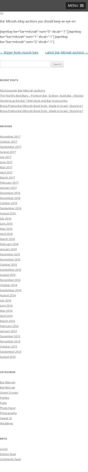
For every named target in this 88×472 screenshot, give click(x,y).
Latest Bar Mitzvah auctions (66, 52)
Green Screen (9, 393)
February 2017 (9, 183)
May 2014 (6, 311)
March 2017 (7, 177)
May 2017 (6, 167)
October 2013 (8, 346)
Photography (8, 413)
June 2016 (6, 224)
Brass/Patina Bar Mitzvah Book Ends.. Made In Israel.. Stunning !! (41, 106)
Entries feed (8, 454)
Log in (3, 449)
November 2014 (10, 280)
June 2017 (6, 162)
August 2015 (8, 275)
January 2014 (8, 331)
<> (1, 13)
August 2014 (8, 295)
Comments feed (10, 459)
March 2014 (7, 321)
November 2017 (10, 136)
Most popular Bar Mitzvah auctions (22, 90)
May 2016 (6, 229)
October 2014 (8, 285)
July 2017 (5, 157)
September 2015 (10, 270)
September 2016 (10, 208)
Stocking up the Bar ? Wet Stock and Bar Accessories (33, 101)
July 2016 (5, 218)
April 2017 (6, 172)
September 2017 (10, 147)
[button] (76, 5)
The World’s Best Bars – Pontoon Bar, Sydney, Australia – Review (41, 96)
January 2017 (8, 188)
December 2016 (10, 193)
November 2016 (10, 198)
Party (3, 403)
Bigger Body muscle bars (19, 52)
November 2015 (10, 259)
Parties (4, 398)
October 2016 (8, 203)
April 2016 (6, 234)
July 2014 (5, 300)
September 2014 (10, 290)
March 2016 (7, 239)
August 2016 (8, 213)
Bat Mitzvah (7, 387)
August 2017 (8, 152)
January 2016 (8, 249)
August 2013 (8, 357)
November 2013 (10, 341)
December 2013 (10, 336)
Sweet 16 (6, 418)
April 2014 (6, 316)
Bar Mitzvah (7, 382)
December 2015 (10, 254)
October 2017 (8, 142)
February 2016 (9, 244)
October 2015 (8, 265)
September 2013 (10, 352)
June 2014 (6, 305)
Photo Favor (8, 408)
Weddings (6, 423)
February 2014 (9, 326)
